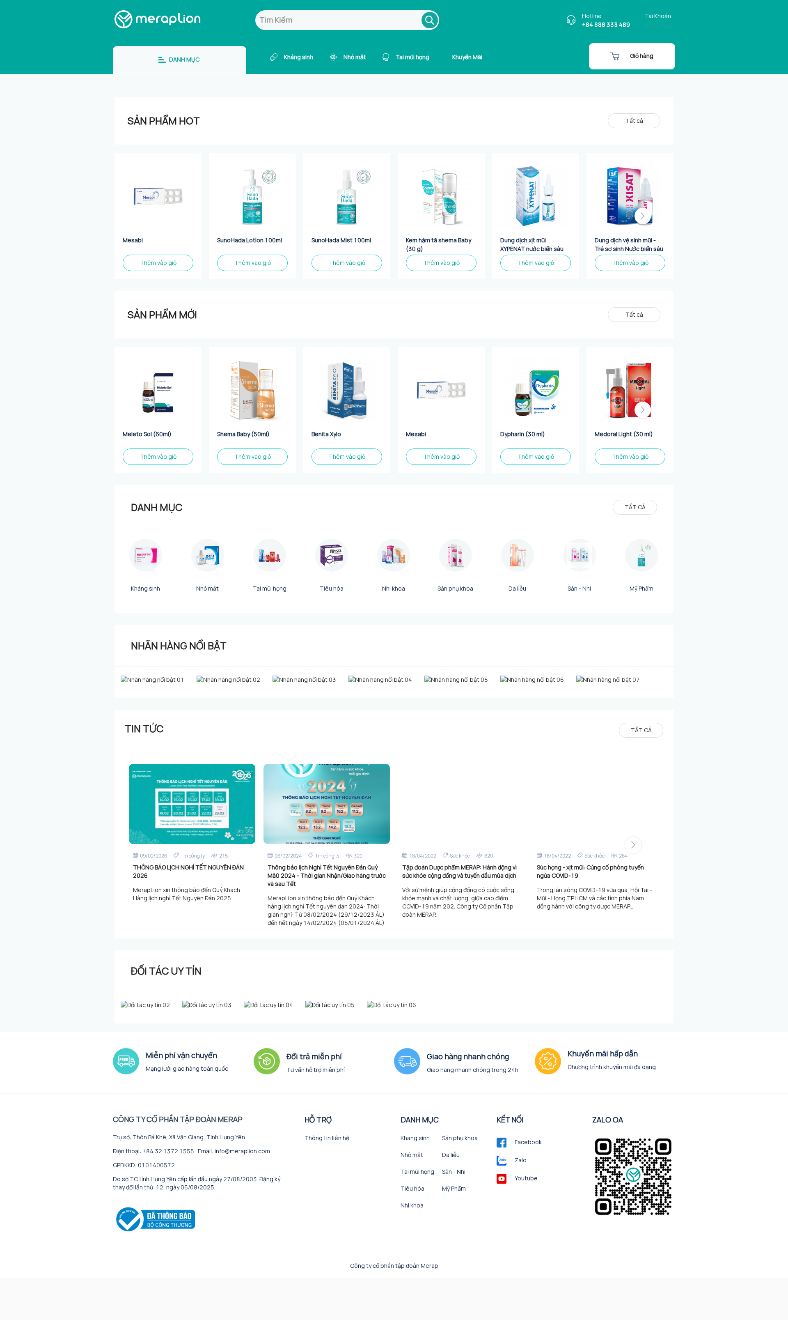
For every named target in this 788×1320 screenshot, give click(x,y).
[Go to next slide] (643, 216)
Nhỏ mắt (355, 57)
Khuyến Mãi (467, 57)
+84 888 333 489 (606, 24)
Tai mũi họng (412, 57)
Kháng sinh (298, 57)
